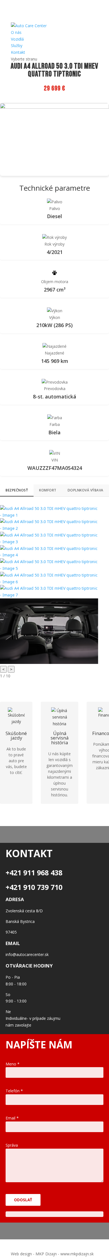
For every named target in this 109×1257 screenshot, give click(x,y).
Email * (12, 1118)
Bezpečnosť (17, 490)
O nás (16, 32)
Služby (16, 45)
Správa (12, 1145)
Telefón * (14, 1090)
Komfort (47, 490)
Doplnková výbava (85, 490)
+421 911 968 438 (34, 872)
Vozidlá (17, 39)
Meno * (13, 1064)
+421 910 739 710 (34, 887)
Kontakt (18, 52)
